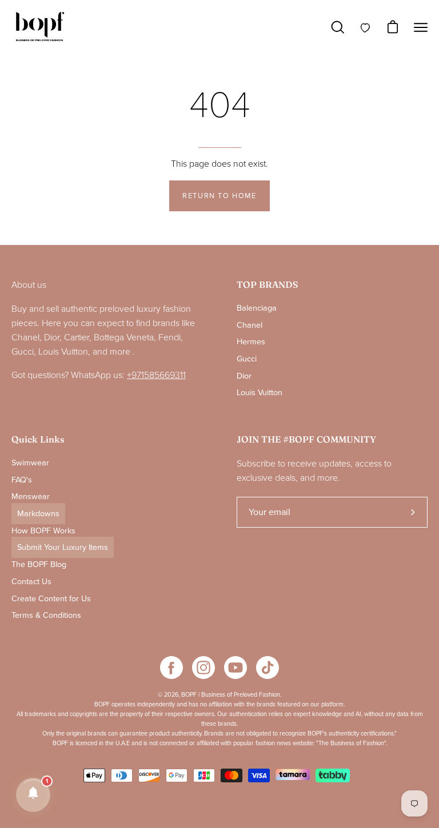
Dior (244, 376)
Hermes (251, 342)
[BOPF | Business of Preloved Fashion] (40, 27)
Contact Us (31, 581)
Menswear (30, 496)
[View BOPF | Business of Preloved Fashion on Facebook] (171, 667)
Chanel (249, 324)
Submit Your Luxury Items (62, 547)
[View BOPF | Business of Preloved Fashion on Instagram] (203, 667)
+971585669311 (156, 375)
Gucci (247, 359)
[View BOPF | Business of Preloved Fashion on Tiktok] (267, 667)
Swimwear (30, 463)
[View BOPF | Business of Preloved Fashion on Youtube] (235, 667)
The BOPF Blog (38, 564)
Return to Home (219, 195)
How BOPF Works (43, 530)
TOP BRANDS (267, 284)
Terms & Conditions (46, 615)
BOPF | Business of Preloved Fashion (230, 694)
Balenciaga (257, 308)
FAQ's (21, 479)
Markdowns (38, 513)
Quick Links (38, 439)
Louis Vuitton (259, 392)
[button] (33, 795)
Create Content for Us (51, 598)
